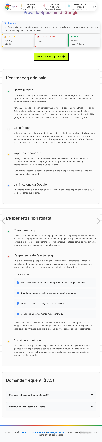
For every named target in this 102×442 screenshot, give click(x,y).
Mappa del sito (39, 432)
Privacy (62, 432)
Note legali (52, 432)
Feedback (25, 432)
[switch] (94, 6)
